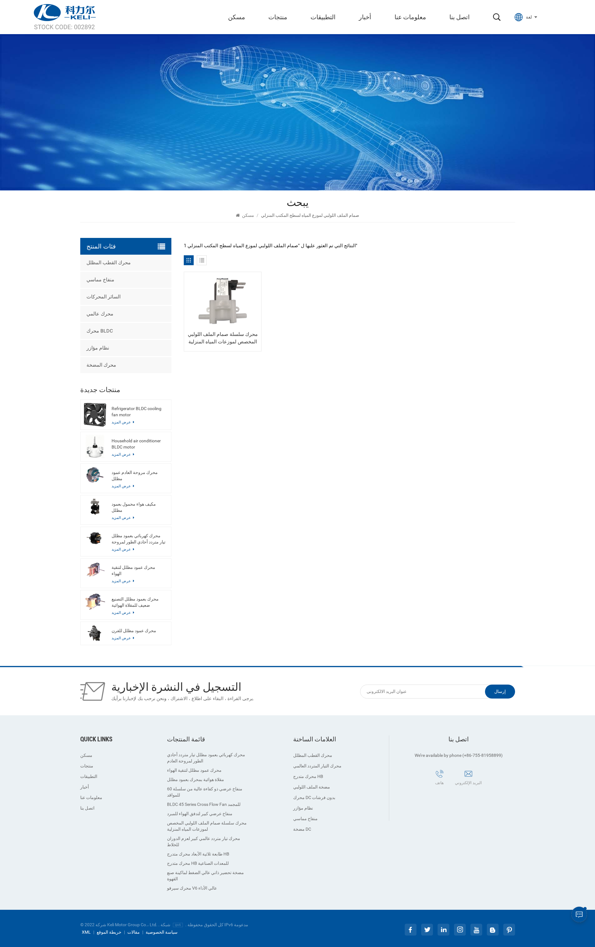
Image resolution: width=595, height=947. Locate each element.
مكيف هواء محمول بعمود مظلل (134, 507)
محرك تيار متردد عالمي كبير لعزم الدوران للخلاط (203, 841)
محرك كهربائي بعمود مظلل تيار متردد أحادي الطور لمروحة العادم (138, 539)
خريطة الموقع (109, 932)
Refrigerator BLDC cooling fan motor (136, 411)
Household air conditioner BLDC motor (136, 443)
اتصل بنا (459, 17)
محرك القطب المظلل (108, 263)
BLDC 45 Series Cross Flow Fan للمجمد (203, 804)
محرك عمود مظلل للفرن (134, 630)
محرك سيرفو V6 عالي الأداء (192, 888)
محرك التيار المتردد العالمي (317, 765)
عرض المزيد (122, 638)
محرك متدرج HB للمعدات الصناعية (198, 863)
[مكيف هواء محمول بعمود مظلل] (95, 507)
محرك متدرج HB (308, 776)
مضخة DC (302, 829)
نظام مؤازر (97, 348)
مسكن (236, 17)
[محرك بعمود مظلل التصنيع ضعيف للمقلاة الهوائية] (95, 601)
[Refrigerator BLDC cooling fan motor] (95, 414)
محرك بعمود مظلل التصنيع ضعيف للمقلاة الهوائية (135, 602)
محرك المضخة (101, 365)
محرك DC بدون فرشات (314, 797)
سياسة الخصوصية (162, 932)
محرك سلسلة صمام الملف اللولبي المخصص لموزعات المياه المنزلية (223, 338)
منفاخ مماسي (100, 280)
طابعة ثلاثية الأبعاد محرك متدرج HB (198, 853)
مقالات (133, 932)
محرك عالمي (99, 314)
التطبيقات (323, 17)
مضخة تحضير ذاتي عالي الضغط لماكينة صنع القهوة (205, 875)
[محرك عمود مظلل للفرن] (95, 633)
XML (86, 932)
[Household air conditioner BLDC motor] (95, 446)
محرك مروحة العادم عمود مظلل (135, 475)
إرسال (500, 691)
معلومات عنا (410, 17)
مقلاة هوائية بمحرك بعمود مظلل (195, 779)
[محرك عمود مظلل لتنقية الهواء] (95, 570)
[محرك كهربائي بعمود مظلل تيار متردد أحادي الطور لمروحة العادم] (95, 538)
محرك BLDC (99, 331)
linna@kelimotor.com (461, 791)
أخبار (365, 17)
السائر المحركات (103, 297)
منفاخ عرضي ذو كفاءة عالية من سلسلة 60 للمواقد (204, 791)
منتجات (277, 17)
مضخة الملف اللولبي (311, 786)
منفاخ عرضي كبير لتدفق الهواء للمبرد (199, 813)
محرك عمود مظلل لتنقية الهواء (133, 570)
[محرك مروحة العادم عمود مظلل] (95, 475)
